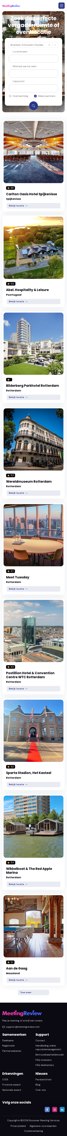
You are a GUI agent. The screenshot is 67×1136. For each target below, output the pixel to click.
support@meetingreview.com (23, 1026)
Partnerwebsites (11, 1051)
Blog (38, 1084)
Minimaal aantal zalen (25, 66)
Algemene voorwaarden (43, 1126)
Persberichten (44, 1079)
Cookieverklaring (33, 1131)
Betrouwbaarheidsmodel (50, 1054)
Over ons (41, 1090)
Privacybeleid (18, 1126)
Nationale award (11, 1090)
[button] (61, 5)
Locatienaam (20, 51)
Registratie (8, 1045)
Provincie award (11, 1084)
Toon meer (26, 992)
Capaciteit (19, 81)
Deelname (8, 1040)
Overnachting (20, 96)
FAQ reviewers (44, 1060)
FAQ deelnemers (45, 1065)
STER (5, 1079)
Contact (40, 1040)
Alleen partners (46, 96)
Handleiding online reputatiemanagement (48, 1047)
